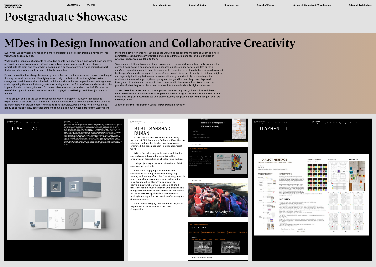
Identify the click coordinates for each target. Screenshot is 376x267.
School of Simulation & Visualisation (312, 5)
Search (91, 5)
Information (73, 5)
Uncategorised (231, 5)
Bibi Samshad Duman (152, 130)
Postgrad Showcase (65, 15)
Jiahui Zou (25, 127)
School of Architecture (360, 5)
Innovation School (162, 5)
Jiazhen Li (273, 127)
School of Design (197, 5)
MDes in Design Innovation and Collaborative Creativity (149, 42)
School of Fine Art (266, 5)
